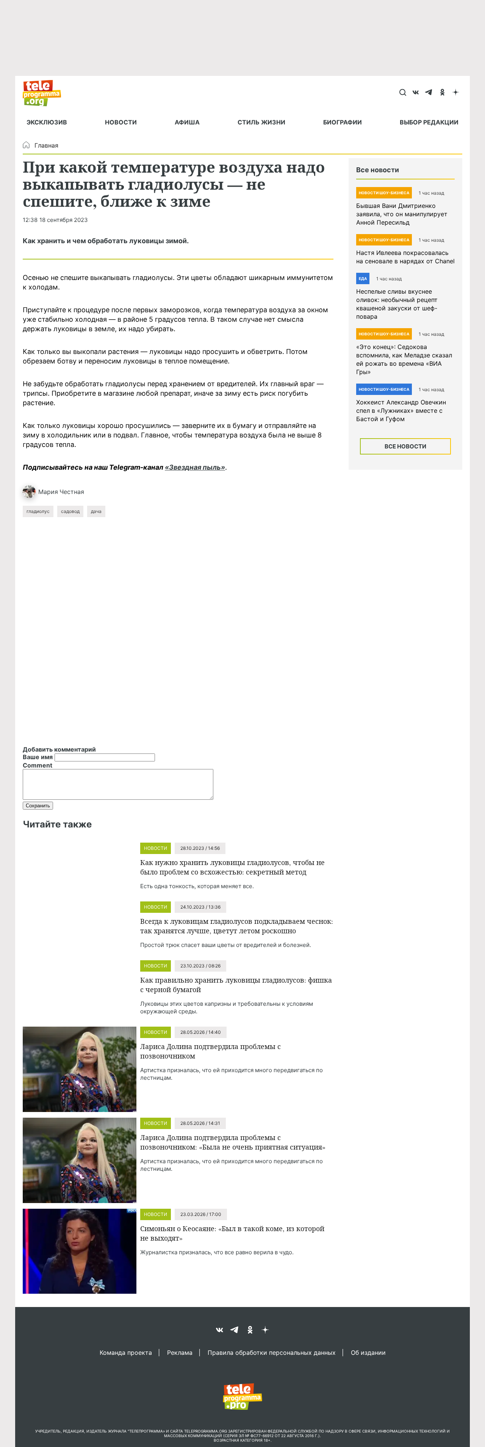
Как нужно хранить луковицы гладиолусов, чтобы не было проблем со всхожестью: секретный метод (232, 867)
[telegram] (429, 93)
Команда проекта (126, 1352)
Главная (46, 145)
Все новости (405, 446)
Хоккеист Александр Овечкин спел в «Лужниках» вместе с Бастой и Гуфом (401, 410)
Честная (71, 491)
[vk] (415, 93)
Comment (37, 765)
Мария (48, 491)
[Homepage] (46, 93)
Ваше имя (38, 757)
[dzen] (455, 93)
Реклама (179, 1352)
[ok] (442, 93)
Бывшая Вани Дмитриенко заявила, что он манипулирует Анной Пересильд (401, 214)
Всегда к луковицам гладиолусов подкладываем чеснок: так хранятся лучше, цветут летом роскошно (236, 926)
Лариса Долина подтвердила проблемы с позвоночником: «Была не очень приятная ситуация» (232, 1142)
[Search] (402, 93)
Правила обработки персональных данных (272, 1352)
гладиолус (38, 511)
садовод (70, 511)
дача (96, 511)
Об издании (368, 1352)
